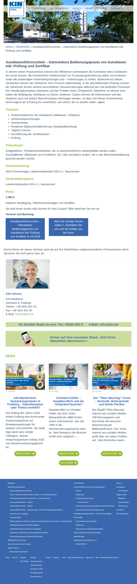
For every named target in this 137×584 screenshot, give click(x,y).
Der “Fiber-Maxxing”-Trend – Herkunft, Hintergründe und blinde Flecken (111, 401)
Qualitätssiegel (79, 536)
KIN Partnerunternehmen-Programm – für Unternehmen (30, 498)
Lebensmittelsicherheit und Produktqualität (89, 487)
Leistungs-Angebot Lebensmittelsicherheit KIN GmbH (95, 506)
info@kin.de (109, 324)
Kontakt (33, 558)
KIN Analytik (78, 517)
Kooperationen (123, 502)
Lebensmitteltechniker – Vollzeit (21, 502)
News (89, 8)
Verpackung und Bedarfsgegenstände (89, 529)
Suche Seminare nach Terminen (19, 544)
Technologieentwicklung (84, 498)
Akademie (39, 8)
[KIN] (17, 8)
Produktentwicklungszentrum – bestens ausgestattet (92, 514)
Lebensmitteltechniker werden (21, 491)
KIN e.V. (77, 8)
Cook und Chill (83, 502)
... (129, 8)
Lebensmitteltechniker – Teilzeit (21, 506)
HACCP (78, 491)
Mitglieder (122, 498)
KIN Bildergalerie (37, 573)
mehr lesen (23, 453)
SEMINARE (23, 46)
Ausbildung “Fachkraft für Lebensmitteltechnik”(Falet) (29, 533)
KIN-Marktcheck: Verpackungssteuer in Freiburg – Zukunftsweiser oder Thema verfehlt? (25, 402)
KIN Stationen (123, 491)
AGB (63, 558)
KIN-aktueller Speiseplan (19, 552)
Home (9, 46)
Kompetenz (120, 487)
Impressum (89, 558)
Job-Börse (120, 510)
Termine (101, 8)
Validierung (80, 495)
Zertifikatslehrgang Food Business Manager (25, 529)
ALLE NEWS (67, 462)
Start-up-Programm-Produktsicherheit (87, 533)
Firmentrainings (15, 517)
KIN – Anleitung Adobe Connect (107, 558)
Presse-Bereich (36, 577)
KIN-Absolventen (122, 514)
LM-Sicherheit (59, 8)
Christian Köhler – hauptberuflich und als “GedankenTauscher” (68, 401)
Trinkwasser (80, 525)
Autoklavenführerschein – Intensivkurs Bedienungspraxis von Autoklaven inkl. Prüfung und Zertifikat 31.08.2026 (25, 229)
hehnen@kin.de (24, 314)
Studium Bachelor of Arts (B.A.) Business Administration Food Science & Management (41, 521)
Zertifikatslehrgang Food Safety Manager (24, 525)
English (124, 2)
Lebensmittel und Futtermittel (86, 521)
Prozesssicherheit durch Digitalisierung (90, 510)
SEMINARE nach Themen (17, 540)
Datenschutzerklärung (75, 558)
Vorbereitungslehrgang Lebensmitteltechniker (26, 536)
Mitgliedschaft (121, 495)
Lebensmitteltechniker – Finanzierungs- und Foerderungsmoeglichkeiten (36, 510)
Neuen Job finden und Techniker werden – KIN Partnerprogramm (33, 495)
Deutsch (128, 2)
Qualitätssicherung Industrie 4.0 (85, 540)
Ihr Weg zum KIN (37, 569)
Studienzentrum (13, 548)
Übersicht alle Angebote (16, 487)
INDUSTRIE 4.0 (81, 544)
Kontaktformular (36, 565)
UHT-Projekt (24, 561)
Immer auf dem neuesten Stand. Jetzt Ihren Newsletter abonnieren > (83, 339)
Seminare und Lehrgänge (19, 514)
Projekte (117, 8)
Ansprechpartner (37, 561)
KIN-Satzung (123, 506)
